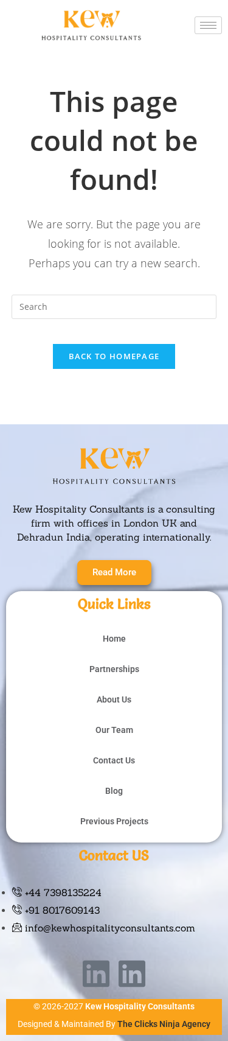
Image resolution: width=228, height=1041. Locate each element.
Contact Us (114, 760)
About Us (114, 699)
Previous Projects (114, 821)
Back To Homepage (114, 356)
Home (114, 638)
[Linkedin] (96, 973)
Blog (114, 791)
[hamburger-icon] (208, 25)
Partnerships (114, 669)
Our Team (114, 730)
